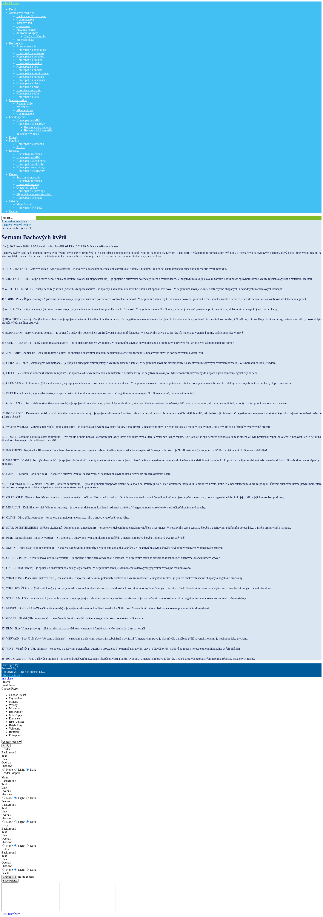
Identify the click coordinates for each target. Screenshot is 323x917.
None (9, 769)
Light (21, 769)
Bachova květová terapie (16, 224)
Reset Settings (11, 675)
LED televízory (10, 913)
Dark (33, 769)
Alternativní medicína (14, 221)
